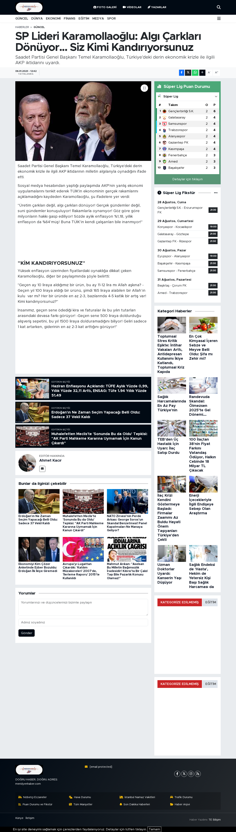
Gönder (26, 633)
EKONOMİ (53, 18)
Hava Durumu (82, 797)
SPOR (111, 18)
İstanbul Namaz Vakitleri (140, 797)
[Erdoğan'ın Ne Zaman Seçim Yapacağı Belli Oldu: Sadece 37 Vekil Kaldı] (39, 501)
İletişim (30, 818)
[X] (184, 774)
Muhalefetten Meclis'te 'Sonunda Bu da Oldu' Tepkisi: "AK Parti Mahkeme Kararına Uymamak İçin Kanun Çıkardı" (83, 523)
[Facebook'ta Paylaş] (181, 73)
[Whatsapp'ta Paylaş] (195, 73)
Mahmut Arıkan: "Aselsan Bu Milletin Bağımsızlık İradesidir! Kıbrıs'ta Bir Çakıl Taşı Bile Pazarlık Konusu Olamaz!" (127, 571)
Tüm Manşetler (82, 804)
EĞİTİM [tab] (210, 602)
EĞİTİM (84, 18)
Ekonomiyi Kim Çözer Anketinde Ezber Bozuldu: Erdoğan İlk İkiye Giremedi (37, 568)
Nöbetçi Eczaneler (35, 797)
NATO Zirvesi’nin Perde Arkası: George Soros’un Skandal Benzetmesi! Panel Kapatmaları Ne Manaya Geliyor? (127, 523)
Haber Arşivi (182, 804)
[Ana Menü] (219, 19)
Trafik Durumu (183, 797)
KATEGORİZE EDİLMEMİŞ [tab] (180, 602)
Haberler (22, 27)
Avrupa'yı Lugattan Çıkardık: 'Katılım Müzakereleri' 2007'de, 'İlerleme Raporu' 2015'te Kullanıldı (81, 571)
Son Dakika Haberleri (137, 804)
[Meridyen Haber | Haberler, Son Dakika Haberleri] (29, 7)
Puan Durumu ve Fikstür (37, 804)
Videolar (134, 7)
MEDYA (98, 18)
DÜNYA (37, 18)
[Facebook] (177, 774)
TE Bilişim (215, 819)
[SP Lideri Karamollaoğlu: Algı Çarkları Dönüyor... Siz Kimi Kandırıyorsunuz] (83, 121)
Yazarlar (158, 7)
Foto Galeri (107, 7)
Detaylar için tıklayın (187, 179)
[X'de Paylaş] (188, 73)
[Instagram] (191, 774)
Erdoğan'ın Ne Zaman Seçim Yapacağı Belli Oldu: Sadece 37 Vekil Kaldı (38, 520)
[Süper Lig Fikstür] (216, 192)
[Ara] (219, 7)
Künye (19, 818)
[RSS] (198, 774)
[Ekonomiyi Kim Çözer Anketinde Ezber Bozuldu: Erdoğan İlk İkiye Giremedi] (39, 549)
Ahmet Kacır (50, 460)
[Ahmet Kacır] (27, 462)
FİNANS (69, 18)
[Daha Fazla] (202, 73)
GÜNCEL (21, 18)
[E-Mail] (42, 469)
